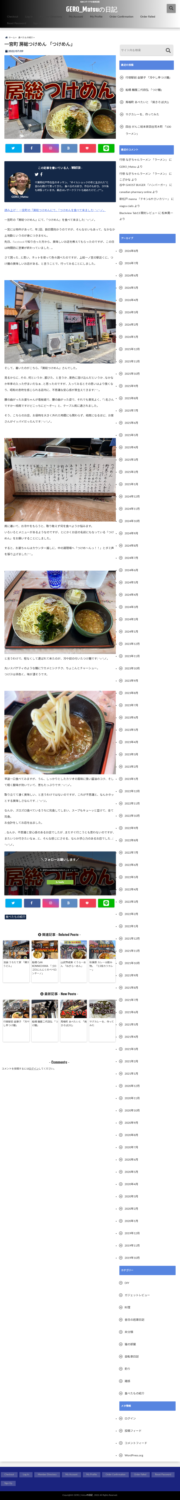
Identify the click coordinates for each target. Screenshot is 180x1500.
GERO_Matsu (19, 196)
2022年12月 (132, 791)
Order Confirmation (121, 16)
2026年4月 (131, 300)
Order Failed (147, 16)
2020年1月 (131, 1221)
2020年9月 (131, 1122)
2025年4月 (131, 447)
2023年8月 (131, 693)
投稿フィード (133, 1430)
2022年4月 (131, 889)
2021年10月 (132, 963)
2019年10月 (132, 1258)
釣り (127, 1369)
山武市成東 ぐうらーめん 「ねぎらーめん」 (73, 964)
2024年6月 (131, 570)
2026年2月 (131, 324)
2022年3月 (131, 901)
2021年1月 (131, 1073)
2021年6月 (131, 1012)
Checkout (12, 16)
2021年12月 (132, 938)
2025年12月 (132, 349)
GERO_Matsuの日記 (91, 9)
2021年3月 (131, 1049)
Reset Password (16, 23)
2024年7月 (131, 558)
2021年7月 (131, 1000)
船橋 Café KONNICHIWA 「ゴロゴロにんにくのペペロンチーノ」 (44, 968)
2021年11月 (132, 951)
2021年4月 (131, 1036)
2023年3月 (131, 754)
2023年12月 (132, 644)
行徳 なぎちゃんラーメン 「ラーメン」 (143, 159)
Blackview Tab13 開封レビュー (138, 213)
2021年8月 (131, 987)
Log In (29, 16)
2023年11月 (132, 656)
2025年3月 (131, 459)
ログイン (34, 1069)
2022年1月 (131, 926)
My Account (76, 16)
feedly (61, 882)
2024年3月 (131, 607)
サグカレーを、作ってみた (101, 1024)
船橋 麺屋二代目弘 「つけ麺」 (45, 1024)
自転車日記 (132, 1356)
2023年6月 (131, 717)
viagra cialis (126, 206)
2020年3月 (131, 1196)
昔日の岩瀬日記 (134, 1319)
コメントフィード (136, 1443)
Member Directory (51, 16)
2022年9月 (131, 828)
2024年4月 (131, 594)
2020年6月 (131, 1159)
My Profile (96, 16)
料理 (127, 1307)
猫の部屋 (130, 1344)
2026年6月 (131, 275)
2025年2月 (131, 472)
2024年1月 (131, 631)
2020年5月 (131, 1172)
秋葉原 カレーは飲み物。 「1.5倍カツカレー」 (101, 966)
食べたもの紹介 (15, 917)
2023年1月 (131, 779)
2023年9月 (131, 680)
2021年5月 (131, 1024)
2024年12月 (132, 496)
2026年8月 (131, 251)
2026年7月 (131, 263)
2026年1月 (131, 337)
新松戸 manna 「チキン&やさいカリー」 (144, 199)
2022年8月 (131, 840)
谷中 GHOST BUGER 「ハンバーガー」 (144, 185)
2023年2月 (131, 766)
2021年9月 (131, 975)
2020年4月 (131, 1184)
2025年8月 (131, 398)
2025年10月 (132, 373)
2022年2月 (131, 914)
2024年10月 (132, 521)
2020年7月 (131, 1147)
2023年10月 (132, 668)
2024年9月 (131, 533)
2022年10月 (132, 815)
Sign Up (37, 23)
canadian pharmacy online (135, 192)
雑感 (127, 1381)
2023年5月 (131, 730)
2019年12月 (132, 1233)
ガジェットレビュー (137, 1295)
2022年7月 (131, 852)
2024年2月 (131, 619)
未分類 (129, 1332)
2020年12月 (132, 1086)
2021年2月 (131, 1061)
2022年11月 (132, 803)
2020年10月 (132, 1110)
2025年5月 (131, 435)
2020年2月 (131, 1208)
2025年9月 (131, 386)
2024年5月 (131, 582)
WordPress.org (134, 1455)
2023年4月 (131, 742)
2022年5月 (131, 877)
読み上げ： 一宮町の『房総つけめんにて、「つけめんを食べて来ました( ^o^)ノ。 (55, 210)
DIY (127, 1283)
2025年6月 (131, 423)
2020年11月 (132, 1098)
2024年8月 (131, 545)
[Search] (168, 51)
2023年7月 (131, 705)
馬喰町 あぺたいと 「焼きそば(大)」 (74, 1024)
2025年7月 (131, 410)
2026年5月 (131, 287)
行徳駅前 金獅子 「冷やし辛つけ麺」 (16, 1024)
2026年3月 (131, 312)
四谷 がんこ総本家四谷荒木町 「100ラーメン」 (148, 130)
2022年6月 (131, 865)
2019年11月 (132, 1245)
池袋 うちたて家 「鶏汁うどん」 (16, 964)
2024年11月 (132, 508)
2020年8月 (131, 1135)
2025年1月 (131, 484)
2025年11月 (132, 361)
